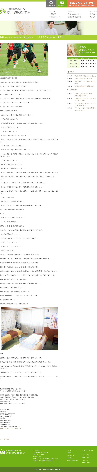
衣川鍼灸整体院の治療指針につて (84, 86)
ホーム (53, 11)
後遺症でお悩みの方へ (75, 17)
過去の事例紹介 (72, 89)
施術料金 (71, 11)
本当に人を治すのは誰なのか (83, 78)
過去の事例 (93, 11)
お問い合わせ (86, 462)
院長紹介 (53, 14)
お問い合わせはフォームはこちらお (10, 428)
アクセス (93, 17)
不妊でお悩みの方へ (74, 14)
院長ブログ (93, 14)
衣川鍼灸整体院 (47, 469)
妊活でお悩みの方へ (73, 460)
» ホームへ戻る (4, 439)
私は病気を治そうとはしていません (85, 76)
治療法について (56, 17)
